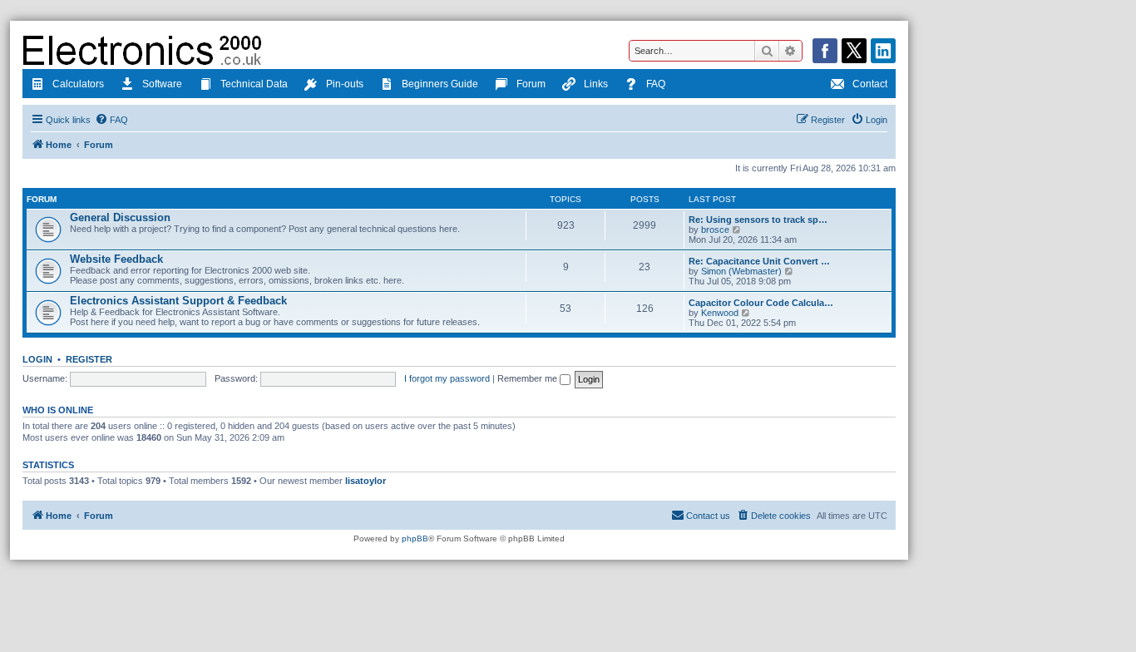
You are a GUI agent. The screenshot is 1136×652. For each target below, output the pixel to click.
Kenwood (719, 313)
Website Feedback (116, 259)
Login (37, 359)
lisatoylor (365, 481)
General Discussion (120, 217)
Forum (531, 84)
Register (89, 359)
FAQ (655, 84)
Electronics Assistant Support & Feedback (178, 300)
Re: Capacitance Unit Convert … (759, 261)
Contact (869, 84)
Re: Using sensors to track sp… (758, 220)
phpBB (415, 538)
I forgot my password (447, 378)
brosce (715, 230)
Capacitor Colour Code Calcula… (761, 303)
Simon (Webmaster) (741, 271)
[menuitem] (111, 120)
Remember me (528, 378)
